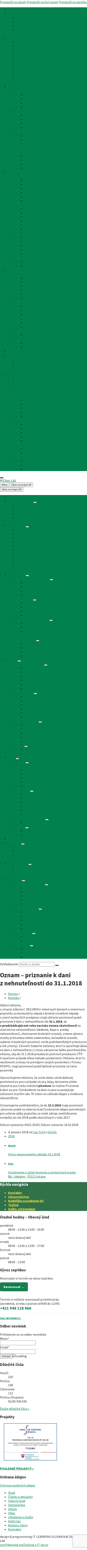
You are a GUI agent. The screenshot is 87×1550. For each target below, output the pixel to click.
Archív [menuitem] (20, 30)
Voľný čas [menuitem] (14, 355)
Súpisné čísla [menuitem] (25, 74)
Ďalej (10, 1163)
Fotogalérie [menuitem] (32, 327)
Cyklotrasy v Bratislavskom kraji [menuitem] (38, 367)
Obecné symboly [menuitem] (35, 282)
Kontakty (15, 1193)
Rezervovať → (14, 1287)
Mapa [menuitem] (28, 286)
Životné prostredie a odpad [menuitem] (34, 58)
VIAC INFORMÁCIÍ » (10, 1318)
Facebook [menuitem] (22, 457)
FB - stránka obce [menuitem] (36, 461)
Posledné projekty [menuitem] (37, 156)
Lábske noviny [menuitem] (34, 290)
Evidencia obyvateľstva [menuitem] (32, 50)
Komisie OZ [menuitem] (32, 103)
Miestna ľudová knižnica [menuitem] (40, 188)
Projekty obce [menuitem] (25, 152)
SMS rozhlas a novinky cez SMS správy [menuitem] (50, 453)
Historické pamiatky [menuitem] (38, 318)
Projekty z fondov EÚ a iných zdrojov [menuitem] (49, 164)
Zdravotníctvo (18, 1197)
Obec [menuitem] (11, 270)
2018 (11, 1136)
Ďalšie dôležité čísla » (14, 1409)
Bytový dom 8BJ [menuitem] (35, 168)
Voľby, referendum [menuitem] (36, 262)
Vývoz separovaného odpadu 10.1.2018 (34, 1154)
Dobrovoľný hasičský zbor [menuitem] (41, 298)
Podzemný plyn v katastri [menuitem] (41, 335)
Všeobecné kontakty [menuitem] (30, 396)
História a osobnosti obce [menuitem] (42, 306)
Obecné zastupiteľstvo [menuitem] (40, 99)
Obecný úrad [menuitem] (16, 38)
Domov (13, 994)
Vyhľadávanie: (9, 964)
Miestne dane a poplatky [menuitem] (33, 66)
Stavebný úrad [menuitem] (26, 26)
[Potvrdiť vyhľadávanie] (56, 965)
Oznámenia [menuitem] (24, 22)
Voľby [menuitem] (20, 257)
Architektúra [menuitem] (33, 314)
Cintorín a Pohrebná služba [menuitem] (43, 201)
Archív (52, 1132)
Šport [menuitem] (20, 384)
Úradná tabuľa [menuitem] (26, 17)
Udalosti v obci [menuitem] (26, 388)
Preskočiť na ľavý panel (42, 2)
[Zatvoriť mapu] (1, 477)
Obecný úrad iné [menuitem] (27, 233)
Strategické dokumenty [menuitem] (32, 131)
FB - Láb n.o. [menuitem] (32, 469)
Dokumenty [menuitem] (24, 111)
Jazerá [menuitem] (20, 363)
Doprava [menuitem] (30, 196)
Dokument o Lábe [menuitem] (36, 294)
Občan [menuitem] (12, 172)
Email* (5, 1347)
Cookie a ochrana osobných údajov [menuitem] (47, 432)
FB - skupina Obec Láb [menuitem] (39, 465)
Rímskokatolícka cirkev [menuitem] (40, 192)
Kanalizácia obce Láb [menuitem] (38, 160)
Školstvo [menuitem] (30, 184)
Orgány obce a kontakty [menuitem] (32, 91)
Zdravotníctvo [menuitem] (34, 180)
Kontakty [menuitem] (14, 392)
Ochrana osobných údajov (17, 1485)
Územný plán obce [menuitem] (37, 139)
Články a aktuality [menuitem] (20, 13)
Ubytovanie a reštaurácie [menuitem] (33, 371)
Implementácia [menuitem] (35, 440)
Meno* (4, 1338)
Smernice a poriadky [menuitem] (38, 119)
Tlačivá (13, 1205)
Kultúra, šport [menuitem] (18, 375)
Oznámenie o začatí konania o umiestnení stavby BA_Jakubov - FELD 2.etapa (42, 1174)
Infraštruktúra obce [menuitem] (30, 176)
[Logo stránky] (8, 480)
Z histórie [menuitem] (23, 302)
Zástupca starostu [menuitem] (37, 412)
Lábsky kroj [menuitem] (32, 323)
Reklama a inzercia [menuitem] (37, 424)
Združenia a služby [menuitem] (20, 351)
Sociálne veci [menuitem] (25, 54)
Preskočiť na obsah (13, 2)
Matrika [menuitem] (21, 46)
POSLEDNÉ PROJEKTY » (17, 1468)
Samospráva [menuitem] (16, 87)
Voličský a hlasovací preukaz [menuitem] (43, 266)
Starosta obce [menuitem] (34, 95)
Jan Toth (39, 1132)
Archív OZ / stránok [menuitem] (37, 343)
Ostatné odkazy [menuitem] (27, 420)
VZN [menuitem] (27, 115)
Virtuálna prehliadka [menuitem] (38, 416)
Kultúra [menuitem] (21, 379)
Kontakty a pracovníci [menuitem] (39, 400)
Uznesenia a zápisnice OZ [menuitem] (41, 123)
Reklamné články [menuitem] (28, 34)
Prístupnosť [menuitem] (32, 436)
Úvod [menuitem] (11, 9)
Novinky (13, 998)
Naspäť (11, 1145)
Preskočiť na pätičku (73, 2)
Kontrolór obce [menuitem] (35, 107)
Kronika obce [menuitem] (33, 310)
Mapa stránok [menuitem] (33, 428)
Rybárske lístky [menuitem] (26, 62)
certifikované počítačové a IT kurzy (24, 1545)
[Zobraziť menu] (35, 502)
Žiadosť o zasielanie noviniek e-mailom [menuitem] (51, 449)
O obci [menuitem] (20, 274)
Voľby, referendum (21, 1209)
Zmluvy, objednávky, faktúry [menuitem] (43, 127)
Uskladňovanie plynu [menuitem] (30, 331)
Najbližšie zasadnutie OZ (26, 1201)
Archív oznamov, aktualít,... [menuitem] (42, 347)
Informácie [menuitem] (24, 445)
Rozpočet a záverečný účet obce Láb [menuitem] (49, 135)
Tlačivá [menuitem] (21, 83)
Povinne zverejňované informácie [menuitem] (39, 78)
